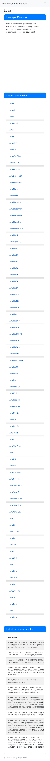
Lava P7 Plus (14, 393)
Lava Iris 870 (14, 327)
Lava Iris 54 (13, 261)
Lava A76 (13, 149)
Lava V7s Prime (15, 446)
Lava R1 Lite (14, 413)
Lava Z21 (12, 551)
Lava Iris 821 (14, 314)
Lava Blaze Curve (16, 209)
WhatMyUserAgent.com (14, 3)
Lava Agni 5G (14, 169)
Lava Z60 (13, 578)
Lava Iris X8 (13, 367)
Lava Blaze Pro (15, 222)
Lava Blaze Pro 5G (16, 228)
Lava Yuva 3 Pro (15, 499)
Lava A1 (12, 103)
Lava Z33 (13, 558)
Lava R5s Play (15, 426)
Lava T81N (13, 433)
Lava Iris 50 (13, 255)
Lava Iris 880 (14, 347)
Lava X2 (12, 452)
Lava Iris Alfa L (15, 354)
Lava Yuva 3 (14, 492)
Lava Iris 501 (14, 281)
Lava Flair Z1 (14, 235)
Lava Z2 (12, 518)
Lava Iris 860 (14, 321)
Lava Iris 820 (14, 307)
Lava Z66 (13, 604)
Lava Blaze (13, 189)
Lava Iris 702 (14, 301)
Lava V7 (12, 439)
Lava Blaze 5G (15, 202)
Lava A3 (12, 116)
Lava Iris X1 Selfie (16, 360)
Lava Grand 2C (15, 242)
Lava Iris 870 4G (15, 334)
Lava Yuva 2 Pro (15, 485)
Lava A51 (12, 136)
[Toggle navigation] (45, 3)
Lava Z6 (12, 538)
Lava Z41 (12, 564)
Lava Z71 (12, 610)
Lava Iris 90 (13, 275)
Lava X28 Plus (15, 472)
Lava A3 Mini (14, 123)
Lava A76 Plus (15, 156)
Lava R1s (12, 419)
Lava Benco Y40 (15, 182)
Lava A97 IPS (14, 163)
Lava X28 (13, 466)
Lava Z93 (13, 617)
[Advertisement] (25, 65)
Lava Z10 (12, 545)
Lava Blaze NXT (15, 215)
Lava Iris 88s (14, 268)
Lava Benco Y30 (15, 176)
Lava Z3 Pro (14, 531)
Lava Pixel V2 (14, 406)
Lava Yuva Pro (15, 505)
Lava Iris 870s (14, 340)
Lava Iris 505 (14, 288)
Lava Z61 (12, 584)
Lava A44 (13, 130)
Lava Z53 (13, 571)
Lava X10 (12, 459)
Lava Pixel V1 (14, 400)
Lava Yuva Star (15, 512)
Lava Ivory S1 (14, 387)
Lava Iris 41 (13, 248)
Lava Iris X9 (13, 373)
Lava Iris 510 (14, 294)
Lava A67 (13, 143)
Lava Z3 (12, 525)
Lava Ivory (13, 380)
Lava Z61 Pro (14, 591)
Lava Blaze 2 (14, 196)
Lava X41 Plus (14, 479)
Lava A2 (12, 110)
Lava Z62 (13, 597)
